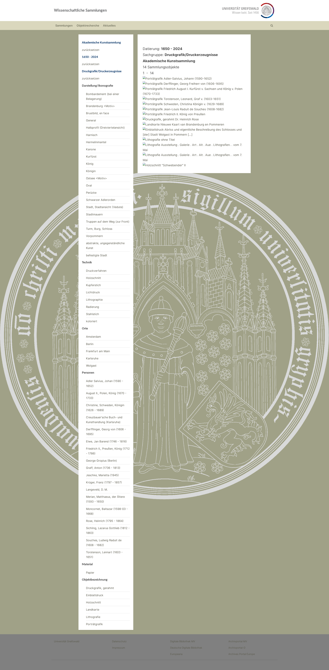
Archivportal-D (236, 647)
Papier (90, 572)
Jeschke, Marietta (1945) (102, 475)
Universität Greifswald (66, 641)
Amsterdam (93, 336)
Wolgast (91, 365)
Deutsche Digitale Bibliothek (186, 647)
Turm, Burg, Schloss (99, 228)
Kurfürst (91, 156)
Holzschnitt (93, 278)
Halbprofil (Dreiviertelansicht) (105, 127)
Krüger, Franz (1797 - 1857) (104, 482)
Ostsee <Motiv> (96, 178)
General (91, 120)
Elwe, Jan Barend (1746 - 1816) (106, 441)
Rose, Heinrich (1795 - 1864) (105, 521)
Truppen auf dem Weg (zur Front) (107, 221)
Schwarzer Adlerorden (100, 200)
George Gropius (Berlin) (101, 460)
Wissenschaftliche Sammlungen (80, 10)
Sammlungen (64, 25)
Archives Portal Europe (241, 654)
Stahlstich (92, 314)
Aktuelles (109, 25)
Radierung (92, 307)
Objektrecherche (88, 25)
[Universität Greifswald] (213, 10)
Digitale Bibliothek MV (182, 641)
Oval (89, 185)
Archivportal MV (237, 641)
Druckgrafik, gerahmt (100, 588)
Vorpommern (94, 236)
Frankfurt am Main (98, 351)
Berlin (89, 344)
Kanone (91, 149)
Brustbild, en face (97, 113)
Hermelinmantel (96, 142)
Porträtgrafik (94, 624)
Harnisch (92, 135)
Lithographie (94, 299)
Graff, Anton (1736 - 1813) (103, 467)
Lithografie (93, 617)
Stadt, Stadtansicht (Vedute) (104, 207)
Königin (91, 171)
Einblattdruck (94, 595)
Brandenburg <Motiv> (100, 106)
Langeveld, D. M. (97, 489)
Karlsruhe (92, 358)
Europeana (176, 654)
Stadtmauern (94, 214)
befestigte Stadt (96, 255)
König (89, 163)
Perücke (91, 192)
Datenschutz (119, 641)
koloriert (91, 321)
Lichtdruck (93, 292)
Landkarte (92, 609)
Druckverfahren (96, 270)
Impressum (118, 647)
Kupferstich (93, 285)
